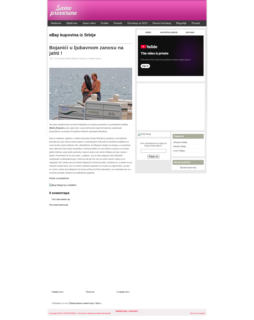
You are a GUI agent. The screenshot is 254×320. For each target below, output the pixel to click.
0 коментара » (95, 58)
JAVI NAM (189, 32)
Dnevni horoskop (162, 23)
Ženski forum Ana (188, 167)
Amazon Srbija (180, 142)
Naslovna (56, 23)
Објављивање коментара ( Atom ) (85, 303)
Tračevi (83, 58)
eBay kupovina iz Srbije (72, 35)
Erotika (105, 23)
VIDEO (148, 32)
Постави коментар (61, 199)
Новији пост (58, 292)
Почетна (90, 292)
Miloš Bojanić (72, 58)
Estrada (118, 23)
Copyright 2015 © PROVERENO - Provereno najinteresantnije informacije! (80, 313)
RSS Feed (146, 134)
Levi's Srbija (179, 151)
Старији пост (123, 292)
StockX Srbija (179, 146)
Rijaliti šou (71, 23)
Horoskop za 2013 (137, 23)
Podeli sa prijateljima (59, 178)
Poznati (196, 23)
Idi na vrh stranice (197, 313)
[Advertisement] (171, 78)
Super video (89, 23)
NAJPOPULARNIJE (169, 32)
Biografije (181, 23)
